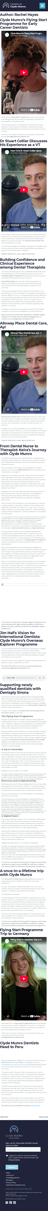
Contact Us (10, 1175)
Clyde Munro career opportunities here (21, 254)
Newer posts (43, 1117)
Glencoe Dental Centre (20, 528)
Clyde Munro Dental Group (15, 1185)
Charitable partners (12, 1178)
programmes (36, 666)
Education (9, 1180)
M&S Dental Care (25, 470)
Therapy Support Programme (35, 540)
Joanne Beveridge (8, 281)
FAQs (8, 1173)
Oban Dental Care (38, 528)
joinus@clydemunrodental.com (18, 136)
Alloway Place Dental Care (34, 241)
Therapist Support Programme (12, 276)
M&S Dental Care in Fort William (12, 1062)
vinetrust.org (35, 1105)
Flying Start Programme (20, 117)
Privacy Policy (11, 1182)
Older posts (4, 1117)
